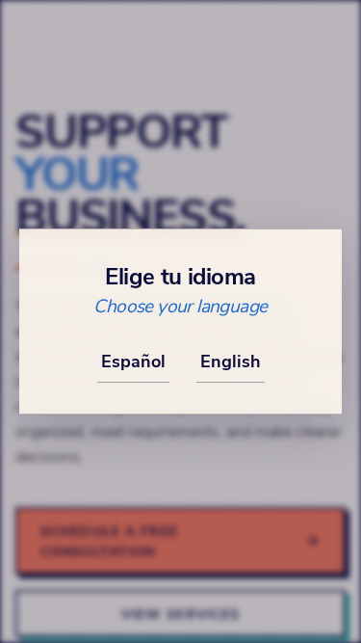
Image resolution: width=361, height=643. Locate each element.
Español (133, 360)
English (230, 360)
